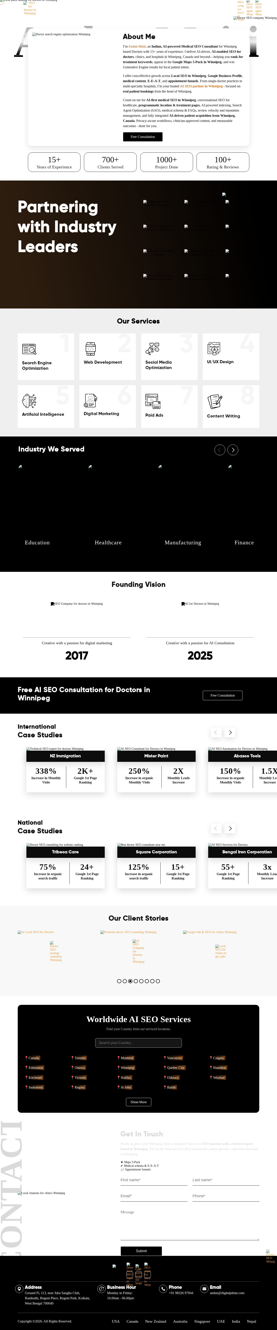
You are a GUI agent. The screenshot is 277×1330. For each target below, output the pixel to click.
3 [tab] (131, 982)
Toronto (80, 1058)
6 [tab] (148, 982)
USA (116, 1321)
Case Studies (129, 8)
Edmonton (36, 1067)
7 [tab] (153, 982)
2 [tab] (126, 982)
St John (126, 1087)
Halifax (126, 1077)
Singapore (202, 1321)
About (74, 8)
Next (232, 449)
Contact (196, 8)
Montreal (127, 1058)
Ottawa (80, 1067)
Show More (138, 1102)
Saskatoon (36, 1087)
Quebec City (175, 1067)
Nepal (251, 1321)
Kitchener (35, 1077)
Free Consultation (234, 8)
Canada (34, 1058)
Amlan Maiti (137, 46)
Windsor (219, 1077)
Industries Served (99, 8)
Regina (79, 1087)
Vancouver (174, 1058)
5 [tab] (142, 982)
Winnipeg (127, 1067)
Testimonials (156, 8)
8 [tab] (159, 982)
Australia (180, 1321)
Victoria (80, 1077)
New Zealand (155, 1321)
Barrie (171, 1087)
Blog (178, 8)
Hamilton (219, 1067)
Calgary (218, 1058)
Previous (219, 449)
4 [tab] (137, 982)
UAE (221, 1321)
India (236, 1321)
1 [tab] (120, 982)
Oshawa (172, 1077)
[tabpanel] (56, 951)
